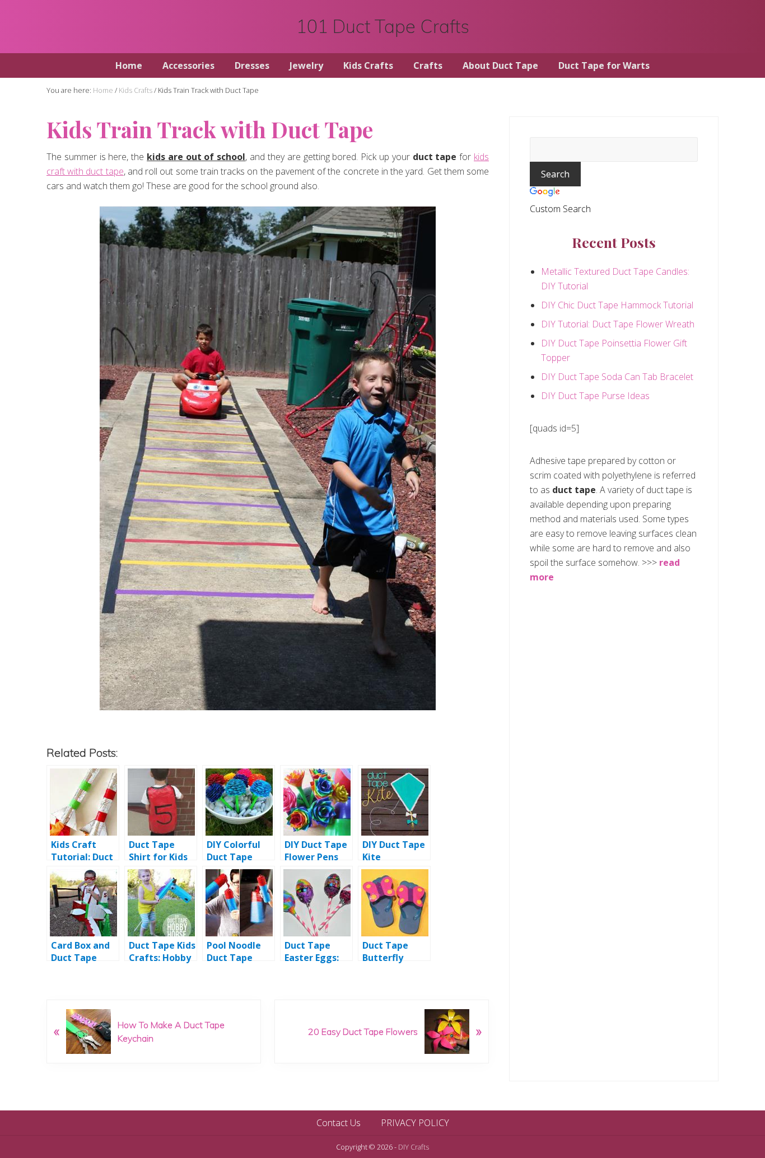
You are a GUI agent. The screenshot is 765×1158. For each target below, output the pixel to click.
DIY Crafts (413, 1147)
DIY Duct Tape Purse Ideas (595, 396)
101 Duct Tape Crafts (382, 26)
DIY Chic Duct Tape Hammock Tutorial (617, 305)
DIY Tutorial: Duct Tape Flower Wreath (617, 324)
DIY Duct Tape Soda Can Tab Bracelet (617, 377)
